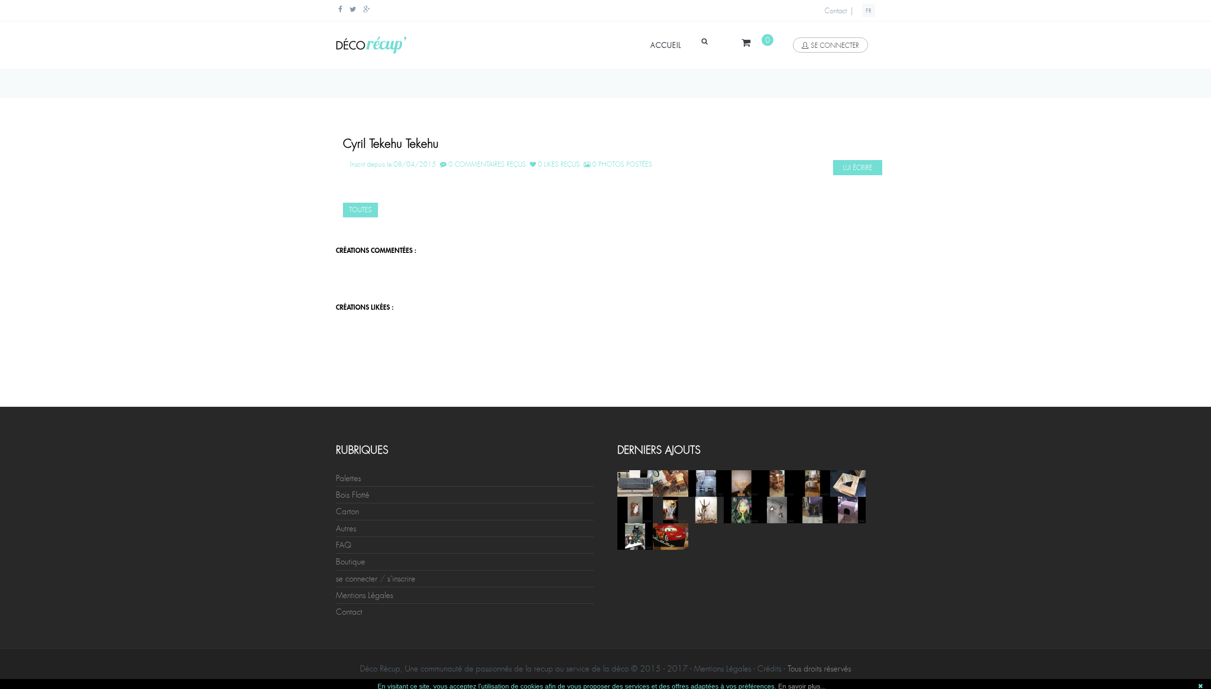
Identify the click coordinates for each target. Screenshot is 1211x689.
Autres (346, 528)
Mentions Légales (364, 595)
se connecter (835, 45)
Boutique (350, 561)
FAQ (343, 545)
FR (869, 11)
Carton (347, 511)
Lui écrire (857, 167)
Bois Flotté (352, 495)
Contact (836, 11)
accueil (665, 45)
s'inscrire (401, 578)
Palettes (348, 478)
